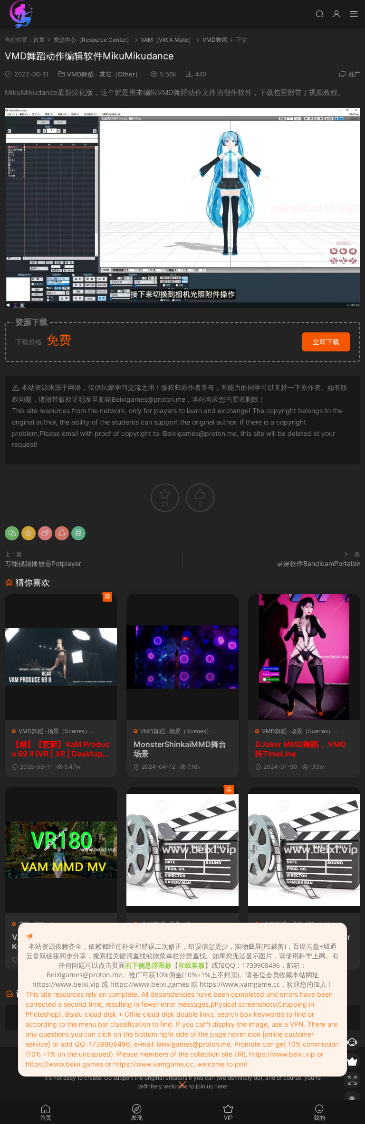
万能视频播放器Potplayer (43, 563)
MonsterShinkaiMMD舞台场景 (180, 748)
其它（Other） (120, 74)
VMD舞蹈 (80, 74)
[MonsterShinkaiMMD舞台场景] (182, 657)
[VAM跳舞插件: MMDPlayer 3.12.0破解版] (304, 850)
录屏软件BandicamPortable (318, 563)
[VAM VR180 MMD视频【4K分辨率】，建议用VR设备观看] (61, 850)
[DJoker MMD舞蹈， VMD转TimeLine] (304, 657)
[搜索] (319, 13)
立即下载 (326, 342)
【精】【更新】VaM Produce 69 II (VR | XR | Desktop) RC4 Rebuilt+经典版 (61, 748)
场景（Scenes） (69, 731)
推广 (354, 74)
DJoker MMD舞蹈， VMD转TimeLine (300, 748)
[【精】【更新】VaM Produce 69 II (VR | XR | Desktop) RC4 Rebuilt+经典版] (61, 657)
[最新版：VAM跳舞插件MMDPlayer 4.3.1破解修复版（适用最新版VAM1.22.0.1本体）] (182, 850)
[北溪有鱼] (21, 14)
